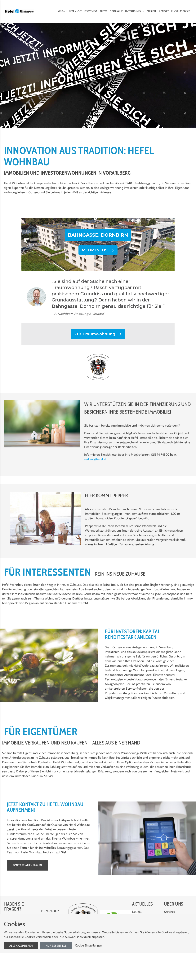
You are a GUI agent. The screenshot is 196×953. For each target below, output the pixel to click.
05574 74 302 (49, 911)
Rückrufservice (180, 11)
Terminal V (116, 11)
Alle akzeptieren (21, 945)
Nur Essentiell (56, 945)
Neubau (62, 11)
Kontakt (164, 11)
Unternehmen (133, 11)
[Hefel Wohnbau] (19, 11)
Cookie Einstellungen (88, 945)
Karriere (151, 11)
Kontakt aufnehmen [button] (27, 865)
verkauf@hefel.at (95, 459)
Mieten (104, 11)
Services (169, 912)
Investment (90, 11)
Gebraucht (75, 11)
